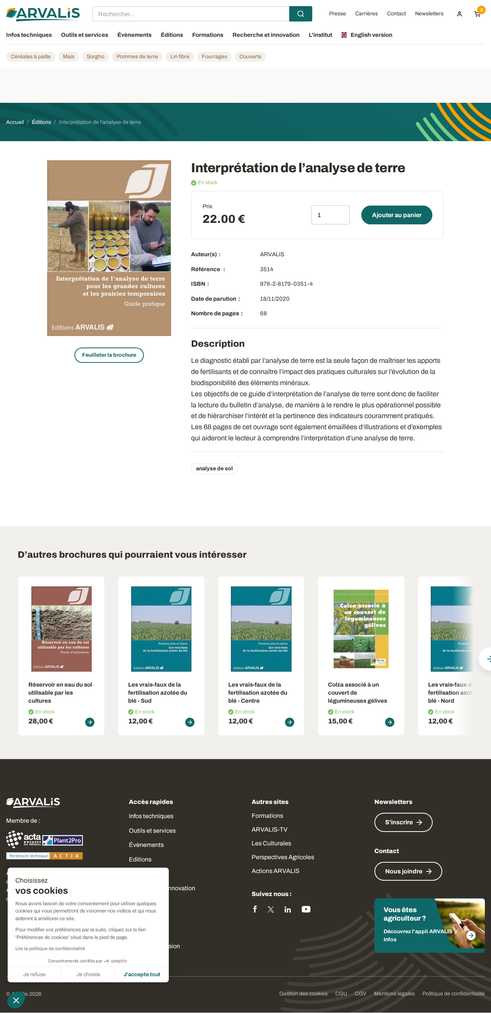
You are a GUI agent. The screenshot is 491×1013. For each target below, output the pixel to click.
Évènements (146, 845)
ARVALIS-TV (269, 829)
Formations (267, 815)
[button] (16, 1000)
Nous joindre (403, 871)
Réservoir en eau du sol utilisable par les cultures (60, 693)
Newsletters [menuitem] (429, 13)
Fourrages (214, 56)
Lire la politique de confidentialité (50, 948)
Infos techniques (151, 816)
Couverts (250, 56)
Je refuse (34, 974)
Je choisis (88, 974)
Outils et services (152, 830)
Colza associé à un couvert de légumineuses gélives (357, 693)
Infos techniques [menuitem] (29, 35)
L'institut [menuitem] (320, 35)
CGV (360, 994)
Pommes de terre (137, 56)
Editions (140, 859)
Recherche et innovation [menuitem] (266, 35)
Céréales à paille (31, 56)
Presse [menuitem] (337, 13)
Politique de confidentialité (453, 994)
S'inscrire (399, 822)
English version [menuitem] (371, 35)
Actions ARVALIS (276, 871)
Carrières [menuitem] (366, 13)
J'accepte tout (142, 974)
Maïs (68, 56)
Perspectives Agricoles (283, 857)
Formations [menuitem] (207, 35)
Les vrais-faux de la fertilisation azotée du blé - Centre (257, 693)
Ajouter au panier (397, 215)
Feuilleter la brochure (109, 355)
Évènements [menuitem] (134, 35)
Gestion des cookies (303, 994)
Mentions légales (394, 994)
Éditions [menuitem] (172, 35)
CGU (341, 994)
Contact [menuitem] (396, 13)
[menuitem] (459, 14)
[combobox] (202, 13)
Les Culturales (271, 843)
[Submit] (300, 13)
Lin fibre (179, 56)
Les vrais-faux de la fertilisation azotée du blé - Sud (157, 693)
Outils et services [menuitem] (84, 35)
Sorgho (95, 56)
